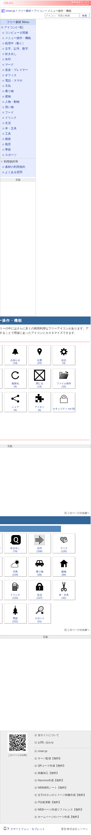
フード (9, 112)
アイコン (39, 10)
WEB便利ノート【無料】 (53, 787)
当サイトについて (48, 735)
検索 (84, 15)
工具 (8, 133)
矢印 (8, 59)
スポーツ (11, 155)
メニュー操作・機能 (18, 38)
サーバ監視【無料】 (50, 758)
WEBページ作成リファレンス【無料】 (60, 809)
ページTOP (76, 513)
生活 (8, 123)
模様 (8, 139)
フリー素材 (24, 10)
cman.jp (10, 10)
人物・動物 (12, 101)
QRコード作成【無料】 (52, 765)
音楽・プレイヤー (16, 70)
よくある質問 (13, 172)
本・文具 (11, 128)
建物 (8, 96)
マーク (9, 64)
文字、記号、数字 (16, 48)
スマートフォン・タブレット (27, 829)
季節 (8, 149)
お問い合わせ (46, 742)
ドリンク (11, 117)
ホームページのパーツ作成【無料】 (59, 816)
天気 (8, 85)
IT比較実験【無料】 (49, 802)
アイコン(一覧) (13, 27)
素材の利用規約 (15, 166)
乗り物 (9, 91)
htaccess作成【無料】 (51, 780)
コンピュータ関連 (16, 32)
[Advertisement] (18, 248)
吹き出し (11, 54)
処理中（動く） (15, 43)
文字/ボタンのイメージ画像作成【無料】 (62, 794)
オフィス (11, 75)
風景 (8, 144)
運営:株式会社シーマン (74, 829)
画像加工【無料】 (48, 773)
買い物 (9, 107)
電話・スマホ (13, 80)
